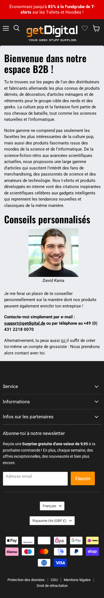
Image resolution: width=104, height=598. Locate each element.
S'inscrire (82, 478)
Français (49, 506)
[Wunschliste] (84, 28)
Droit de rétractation (52, 586)
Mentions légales (77, 580)
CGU (54, 580)
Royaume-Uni (49, 521)
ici (64, 340)
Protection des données (26, 580)
